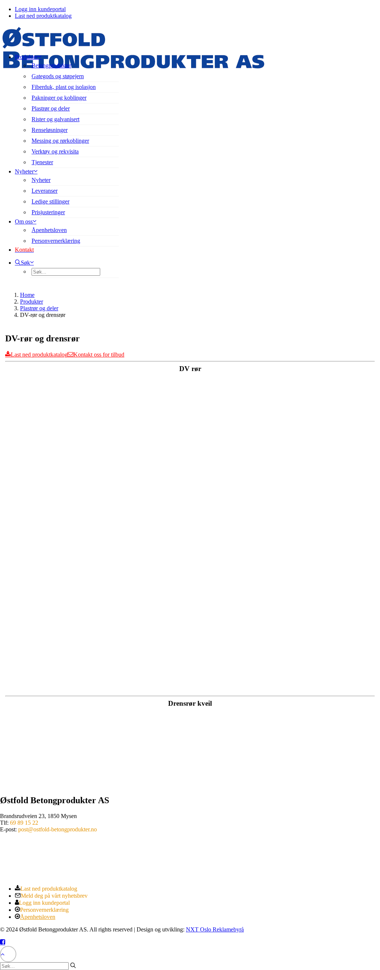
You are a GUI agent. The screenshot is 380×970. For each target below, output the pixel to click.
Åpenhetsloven (49, 230)
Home (27, 295)
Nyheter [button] (24, 171)
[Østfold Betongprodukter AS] (190, 36)
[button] (24, 262)
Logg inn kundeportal (40, 9)
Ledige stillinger (50, 201)
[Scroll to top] (8, 953)
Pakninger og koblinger (59, 98)
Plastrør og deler (51, 108)
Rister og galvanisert (55, 119)
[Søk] (38, 966)
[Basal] (28, 862)
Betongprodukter (51, 65)
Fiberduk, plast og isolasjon (64, 87)
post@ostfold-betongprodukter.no (57, 829)
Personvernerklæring (56, 241)
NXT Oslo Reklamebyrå (215, 929)
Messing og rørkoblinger (60, 141)
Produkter (26, 57)
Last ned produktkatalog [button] (39, 354)
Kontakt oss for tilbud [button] (98, 354)
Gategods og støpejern (58, 76)
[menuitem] (197, 9)
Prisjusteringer (48, 212)
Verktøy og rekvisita (55, 151)
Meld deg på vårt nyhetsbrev (54, 896)
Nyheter (41, 180)
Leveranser (45, 191)
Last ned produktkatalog (43, 16)
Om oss (24, 221)
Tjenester (42, 162)
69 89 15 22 (24, 823)
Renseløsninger (50, 130)
